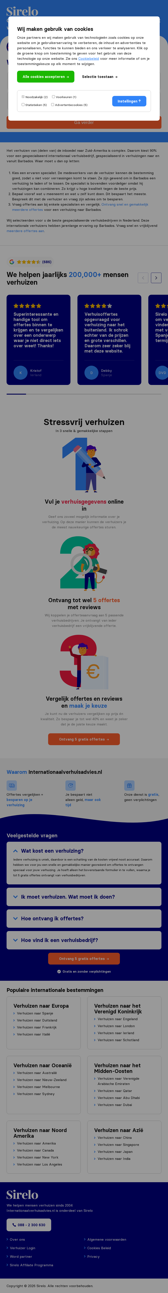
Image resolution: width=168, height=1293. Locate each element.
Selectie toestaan (97, 76)
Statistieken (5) (36, 105)
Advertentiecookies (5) (71, 105)
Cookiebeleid (88, 58)
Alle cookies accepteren (44, 76)
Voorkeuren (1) (66, 97)
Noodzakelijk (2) (36, 97)
